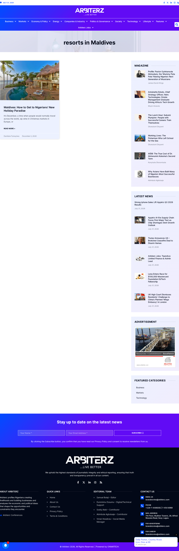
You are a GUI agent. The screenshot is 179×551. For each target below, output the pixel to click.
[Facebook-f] (164, 3)
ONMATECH (113, 546)
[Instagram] (175, 3)
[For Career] (142, 532)
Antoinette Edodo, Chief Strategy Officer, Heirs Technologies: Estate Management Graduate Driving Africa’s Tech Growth (161, 97)
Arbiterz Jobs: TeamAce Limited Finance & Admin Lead (159, 258)
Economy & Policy (39, 21)
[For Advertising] (142, 524)
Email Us (149, 497)
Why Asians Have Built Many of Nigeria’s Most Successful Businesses (161, 174)
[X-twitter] (168, 3)
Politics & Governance (100, 21)
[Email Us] (142, 497)
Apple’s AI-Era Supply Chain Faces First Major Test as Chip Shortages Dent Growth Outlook (161, 221)
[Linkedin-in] (171, 3)
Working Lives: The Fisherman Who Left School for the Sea (160, 138)
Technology (132, 21)
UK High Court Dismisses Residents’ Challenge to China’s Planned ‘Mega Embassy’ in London (159, 298)
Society (118, 21)
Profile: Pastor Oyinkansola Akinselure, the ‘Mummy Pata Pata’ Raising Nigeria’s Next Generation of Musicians (161, 75)
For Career (151, 532)
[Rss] (178, 3)
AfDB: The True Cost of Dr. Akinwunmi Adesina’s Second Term (161, 156)
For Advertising (153, 524)
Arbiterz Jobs (84, 27)
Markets (22, 21)
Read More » (9, 128)
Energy (56, 21)
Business (9, 21)
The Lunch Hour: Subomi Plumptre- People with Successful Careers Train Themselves (159, 119)
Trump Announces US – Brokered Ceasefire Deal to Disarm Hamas (160, 240)
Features (160, 21)
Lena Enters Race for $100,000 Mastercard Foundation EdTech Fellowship (158, 278)
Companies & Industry (74, 21)
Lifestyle (147, 21)
